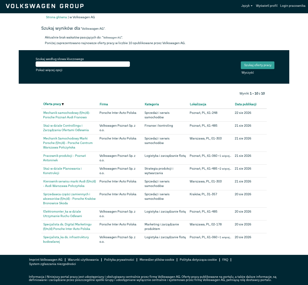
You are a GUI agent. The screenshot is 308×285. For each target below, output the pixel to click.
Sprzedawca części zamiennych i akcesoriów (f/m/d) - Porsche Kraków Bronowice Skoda (69, 198)
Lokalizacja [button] (198, 104)
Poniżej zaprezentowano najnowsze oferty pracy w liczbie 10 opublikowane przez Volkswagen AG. (115, 43)
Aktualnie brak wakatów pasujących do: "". (83, 37)
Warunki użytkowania (83, 260)
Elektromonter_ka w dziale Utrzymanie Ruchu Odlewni (62, 214)
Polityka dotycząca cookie (198, 260)
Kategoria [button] (152, 104)
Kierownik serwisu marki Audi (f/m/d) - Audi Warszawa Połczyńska (69, 184)
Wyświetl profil (267, 6)
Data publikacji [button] (246, 104)
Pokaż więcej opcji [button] (49, 70)
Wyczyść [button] (247, 72)
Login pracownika (293, 6)
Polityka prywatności (119, 260)
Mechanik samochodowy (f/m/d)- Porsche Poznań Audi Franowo (66, 115)
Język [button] (245, 6)
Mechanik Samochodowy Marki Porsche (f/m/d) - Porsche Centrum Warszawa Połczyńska (68, 143)
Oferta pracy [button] (52, 104)
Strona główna (56, 17)
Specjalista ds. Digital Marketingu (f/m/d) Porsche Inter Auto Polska (67, 226)
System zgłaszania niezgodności (52, 264)
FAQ (225, 260)
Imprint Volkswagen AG (45, 260)
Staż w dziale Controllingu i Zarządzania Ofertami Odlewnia (66, 128)
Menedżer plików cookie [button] (157, 260)
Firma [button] (104, 104)
